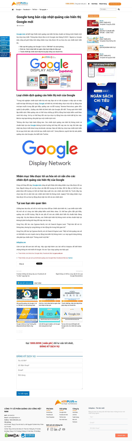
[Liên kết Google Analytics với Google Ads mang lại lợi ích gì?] (49, 315)
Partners (75, 422)
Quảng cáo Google (4, 38)
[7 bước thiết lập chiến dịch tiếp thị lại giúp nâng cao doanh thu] (72, 294)
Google (18, 9)
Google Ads (62, 412)
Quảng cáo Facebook (4, 43)
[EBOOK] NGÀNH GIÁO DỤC (108, 47)
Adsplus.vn (21, 242)
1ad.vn (70, 258)
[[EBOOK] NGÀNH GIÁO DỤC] (93, 48)
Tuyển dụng (76, 417)
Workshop (49, 412)
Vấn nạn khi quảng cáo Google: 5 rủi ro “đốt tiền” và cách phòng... (42, 47)
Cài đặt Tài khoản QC (4, 54)
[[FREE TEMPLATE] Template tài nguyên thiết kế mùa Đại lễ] (93, 56)
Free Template (50, 417)
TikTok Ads (62, 417)
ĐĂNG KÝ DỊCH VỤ (49, 346)
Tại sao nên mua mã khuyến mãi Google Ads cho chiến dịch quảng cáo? (71, 326)
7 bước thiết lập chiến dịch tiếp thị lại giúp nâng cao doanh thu (41, 52)
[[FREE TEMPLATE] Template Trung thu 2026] (93, 23)
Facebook (26, 9)
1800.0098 (75, 4)
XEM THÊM (37, 283)
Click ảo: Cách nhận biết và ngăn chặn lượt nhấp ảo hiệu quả (40, 49)
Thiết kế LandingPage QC (5, 49)
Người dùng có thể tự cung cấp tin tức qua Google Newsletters (69, 275)
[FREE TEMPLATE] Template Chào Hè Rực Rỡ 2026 (108, 41)
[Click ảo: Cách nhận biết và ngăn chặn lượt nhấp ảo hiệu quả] (49, 294)
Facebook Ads (63, 414)
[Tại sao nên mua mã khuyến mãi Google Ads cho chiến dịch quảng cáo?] (72, 315)
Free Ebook (49, 414)
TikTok (34, 9)
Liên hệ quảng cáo (115, 4)
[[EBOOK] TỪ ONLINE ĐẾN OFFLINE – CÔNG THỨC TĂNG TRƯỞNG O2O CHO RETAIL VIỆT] (93, 31)
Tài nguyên (42, 9)
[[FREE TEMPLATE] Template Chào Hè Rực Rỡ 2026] (93, 40)
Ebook (101, 20)
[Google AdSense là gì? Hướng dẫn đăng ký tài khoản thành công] (27, 315)
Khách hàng (103, 4)
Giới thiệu (95, 4)
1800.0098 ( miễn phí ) (41, 343)
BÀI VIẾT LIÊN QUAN (26, 283)
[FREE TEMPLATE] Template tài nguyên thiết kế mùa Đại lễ (107, 57)
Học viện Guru (63, 419)
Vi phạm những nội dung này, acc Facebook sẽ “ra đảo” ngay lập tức (31, 275)
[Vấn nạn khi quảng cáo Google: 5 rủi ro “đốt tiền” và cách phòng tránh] (27, 294)
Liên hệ (75, 414)
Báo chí (75, 419)
